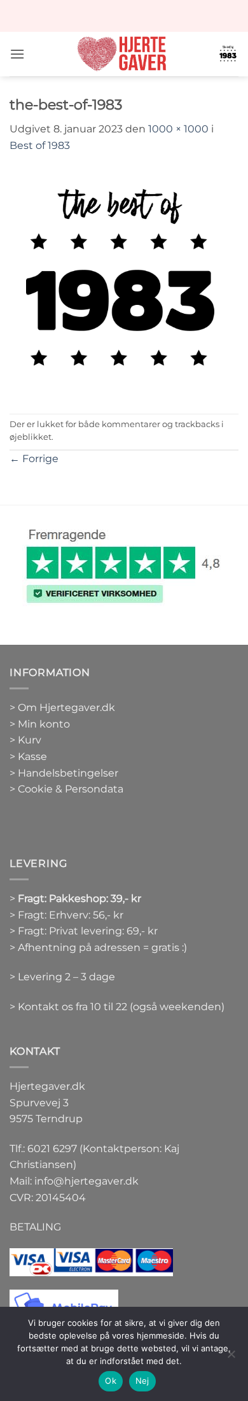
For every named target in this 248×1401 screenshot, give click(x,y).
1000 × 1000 (178, 129)
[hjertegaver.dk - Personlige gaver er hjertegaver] (121, 54)
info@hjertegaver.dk (85, 1181)
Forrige (34, 459)
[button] (17, 53)
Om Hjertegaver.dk (66, 707)
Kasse (32, 756)
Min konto (44, 724)
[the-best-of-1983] (124, 283)
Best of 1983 (40, 145)
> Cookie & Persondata (66, 789)
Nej (142, 1381)
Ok (110, 1381)
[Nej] (230, 1358)
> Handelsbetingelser (64, 773)
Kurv (29, 740)
